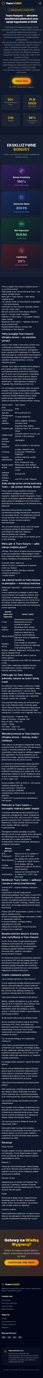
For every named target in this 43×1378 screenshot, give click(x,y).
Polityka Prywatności (9, 1324)
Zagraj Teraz (22, 81)
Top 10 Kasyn (6, 1300)
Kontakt (4, 1319)
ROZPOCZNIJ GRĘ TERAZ (22, 1262)
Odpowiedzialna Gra (9, 1321)
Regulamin (5, 1327)
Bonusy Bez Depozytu (9, 1303)
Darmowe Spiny (7, 1306)
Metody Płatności (8, 1309)
